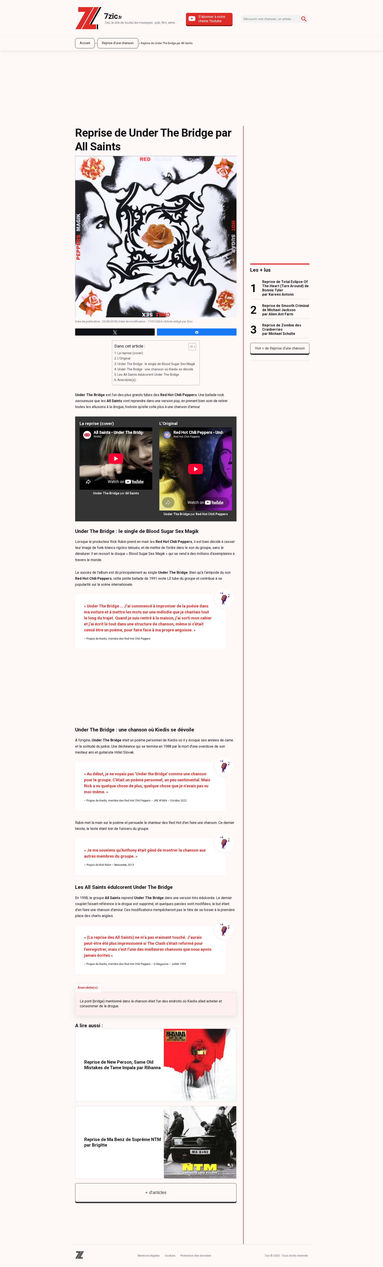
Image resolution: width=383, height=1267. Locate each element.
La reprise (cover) (130, 353)
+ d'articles (155, 1192)
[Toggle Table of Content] (190, 346)
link (155, 1065)
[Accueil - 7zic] (88, 19)
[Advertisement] (191, 86)
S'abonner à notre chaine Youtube (211, 19)
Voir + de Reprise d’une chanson (280, 348)
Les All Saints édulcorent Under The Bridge (148, 375)
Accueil (85, 43)
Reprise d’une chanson (118, 43)
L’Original (123, 358)
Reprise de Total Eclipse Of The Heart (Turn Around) (285, 288)
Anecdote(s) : (127, 380)
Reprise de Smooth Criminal (285, 310)
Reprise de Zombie (281, 329)
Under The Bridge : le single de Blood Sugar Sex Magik (156, 364)
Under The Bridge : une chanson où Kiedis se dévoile (155, 369)
